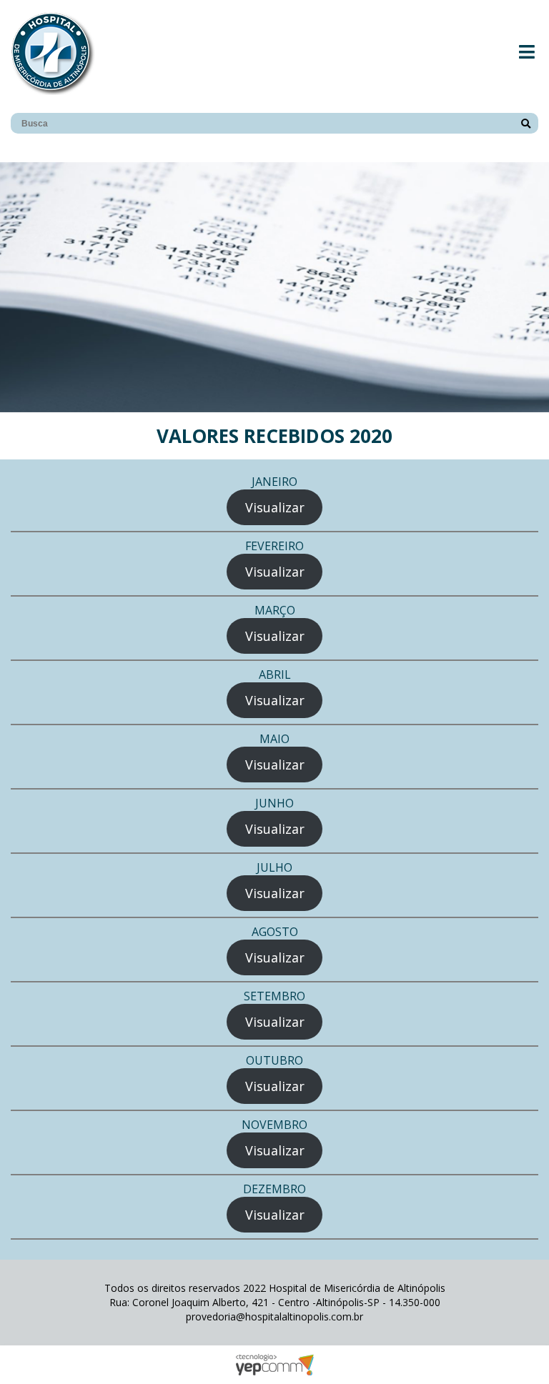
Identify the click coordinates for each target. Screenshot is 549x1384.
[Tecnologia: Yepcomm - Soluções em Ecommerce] (274, 1371)
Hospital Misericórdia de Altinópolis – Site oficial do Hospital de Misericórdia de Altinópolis (53, 53)
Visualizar (275, 507)
